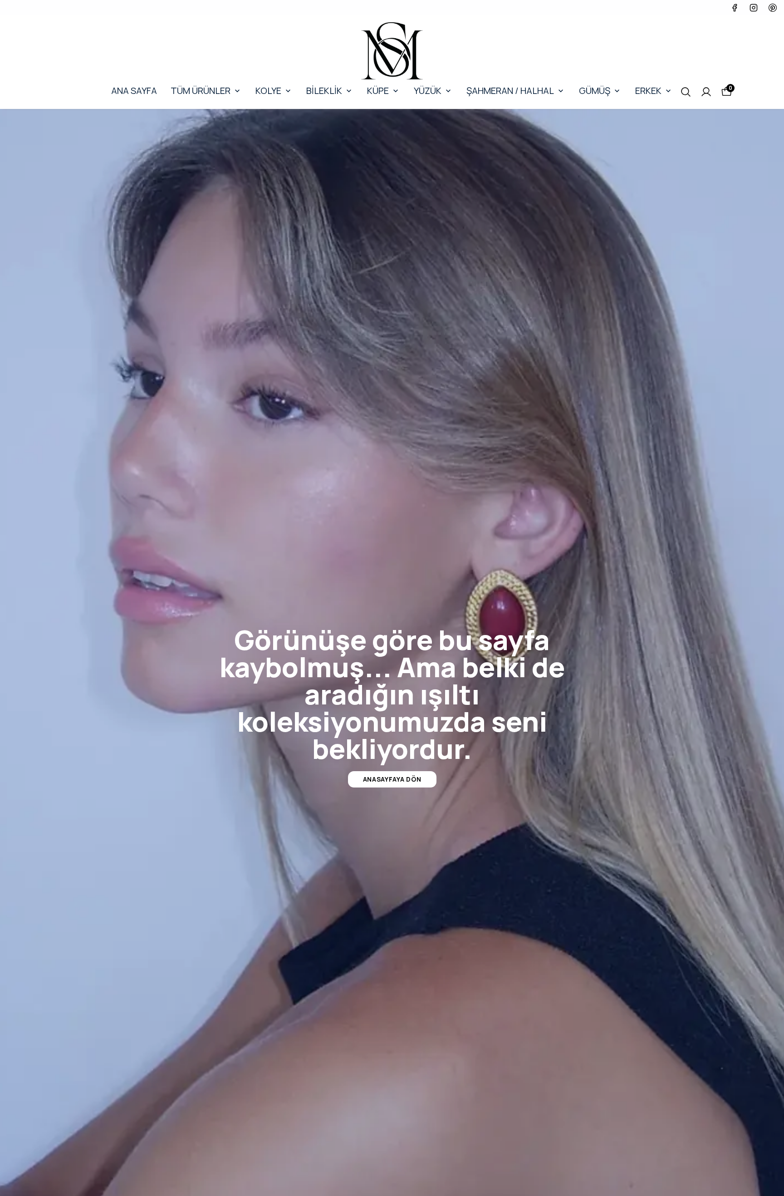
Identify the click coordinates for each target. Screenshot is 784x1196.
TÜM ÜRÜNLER (200, 90)
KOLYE (268, 90)
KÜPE (378, 90)
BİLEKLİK (324, 90)
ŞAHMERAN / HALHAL (510, 90)
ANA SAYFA (134, 90)
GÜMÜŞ (594, 90)
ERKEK (648, 90)
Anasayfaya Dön (392, 779)
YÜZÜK (427, 90)
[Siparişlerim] (706, 92)
